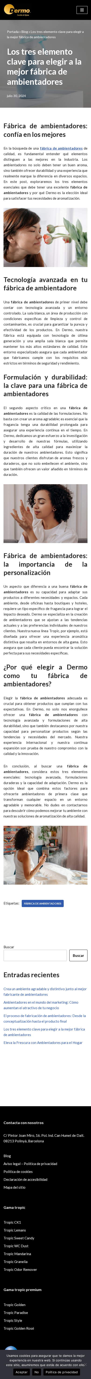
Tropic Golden (14, 1305)
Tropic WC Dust (16, 1246)
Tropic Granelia (16, 1262)
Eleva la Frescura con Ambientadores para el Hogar (43, 1042)
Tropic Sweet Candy (19, 1238)
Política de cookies (18, 1171)
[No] (85, 1364)
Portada (13, 32)
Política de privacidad (62, 1372)
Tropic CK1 (12, 1222)
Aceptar (22, 1372)
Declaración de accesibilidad (25, 1179)
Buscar (9, 947)
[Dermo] (18, 10)
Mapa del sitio (14, 1187)
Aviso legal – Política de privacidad (30, 1164)
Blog (24, 32)
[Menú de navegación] (82, 10)
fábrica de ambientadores (42, 903)
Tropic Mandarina (17, 1254)
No (37, 1372)
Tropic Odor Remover (20, 1269)
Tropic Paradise (16, 1312)
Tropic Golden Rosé (19, 1328)
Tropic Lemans (15, 1230)
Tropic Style (13, 1320)
